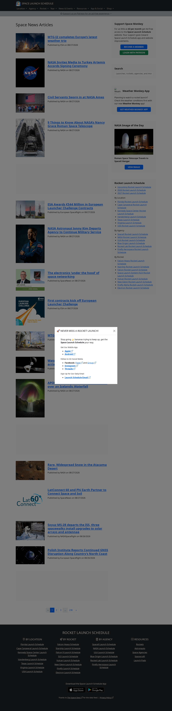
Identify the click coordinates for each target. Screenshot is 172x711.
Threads (69, 368)
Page (78, 362)
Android (69, 354)
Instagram (70, 365)
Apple (68, 351)
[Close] (114, 331)
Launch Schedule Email (77, 377)
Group (90, 362)
